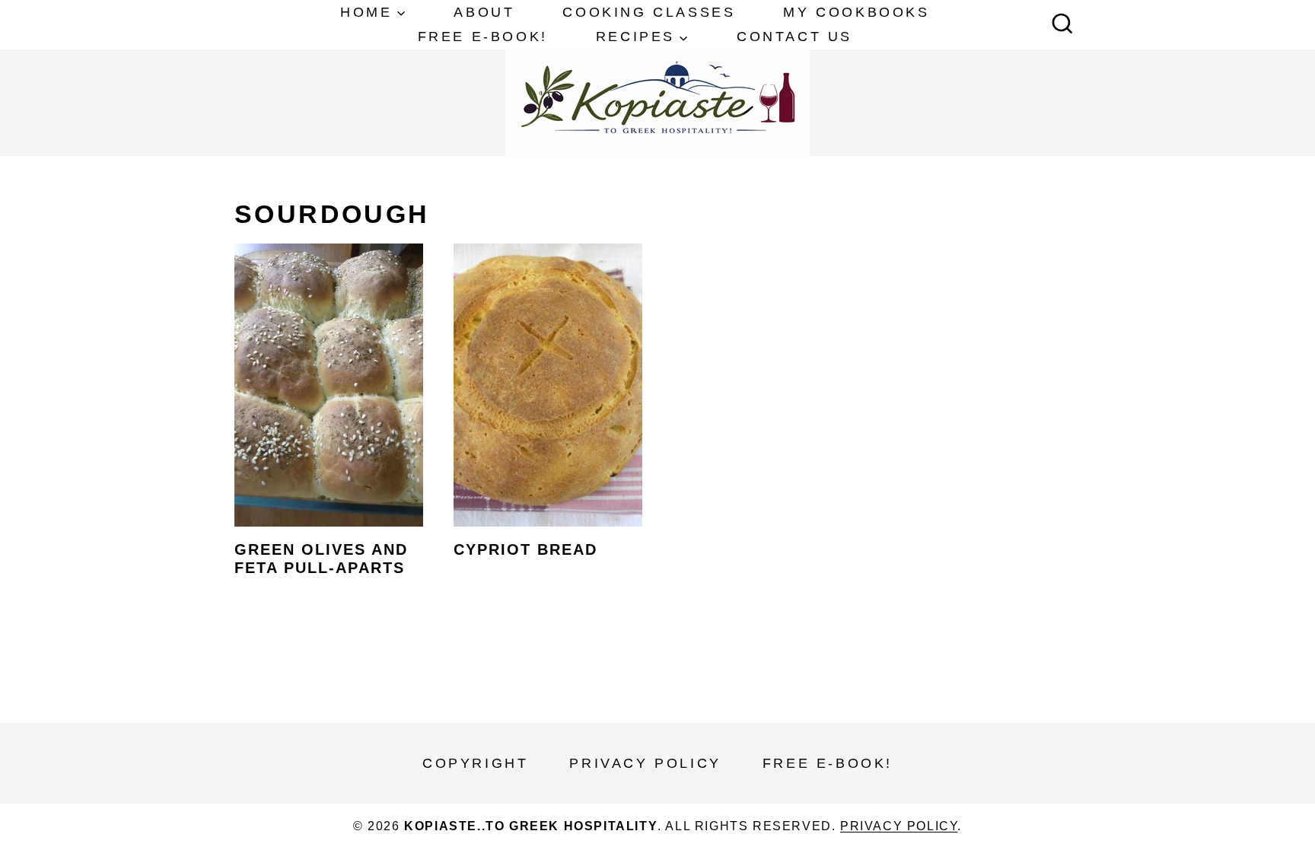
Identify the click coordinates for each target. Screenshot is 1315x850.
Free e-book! (483, 36)
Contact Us (794, 36)
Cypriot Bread (525, 549)
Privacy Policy (645, 763)
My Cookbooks (856, 12)
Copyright (475, 763)
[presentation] (328, 385)
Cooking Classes (648, 12)
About (484, 12)
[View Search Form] (1062, 25)
